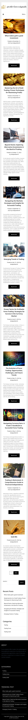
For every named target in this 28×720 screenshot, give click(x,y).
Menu (23, 14)
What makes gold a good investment (13, 595)
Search (5, 581)
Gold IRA (14, 537)
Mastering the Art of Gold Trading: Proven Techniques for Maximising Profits (14, 90)
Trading (6, 625)
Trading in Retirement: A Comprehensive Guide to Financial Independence (14, 482)
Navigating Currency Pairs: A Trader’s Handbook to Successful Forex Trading (14, 425)
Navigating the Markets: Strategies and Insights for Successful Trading (14, 203)
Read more (14, 65)
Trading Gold (7, 631)
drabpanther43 (16, 43)
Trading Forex (7, 628)
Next (16, 573)
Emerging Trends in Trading (14, 259)
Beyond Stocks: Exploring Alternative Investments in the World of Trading (14, 147)
